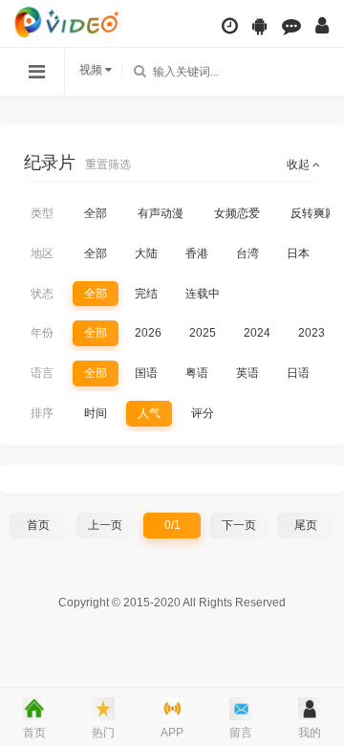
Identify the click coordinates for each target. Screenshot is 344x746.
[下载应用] (260, 25)
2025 (202, 333)
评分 (202, 413)
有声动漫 (160, 213)
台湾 (247, 253)
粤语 (196, 373)
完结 (146, 293)
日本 (298, 253)
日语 (298, 373)
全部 (95, 213)
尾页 (305, 525)
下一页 (239, 525)
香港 (196, 253)
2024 (257, 333)
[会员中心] (322, 25)
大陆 (146, 253)
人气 (149, 413)
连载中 (202, 293)
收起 (299, 164)
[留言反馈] (291, 25)
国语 (146, 373)
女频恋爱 (237, 213)
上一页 (105, 525)
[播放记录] (230, 25)
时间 (95, 413)
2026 (148, 333)
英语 (247, 373)
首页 (38, 525)
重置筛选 (108, 164)
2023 (311, 333)
